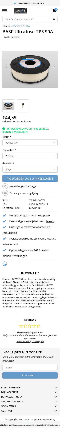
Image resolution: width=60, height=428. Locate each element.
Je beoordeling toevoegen (30, 341)
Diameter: (9, 150)
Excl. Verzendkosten (22, 121)
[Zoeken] (54, 19)
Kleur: (6, 137)
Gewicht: (8, 163)
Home (5, 25)
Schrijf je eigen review (12, 37)
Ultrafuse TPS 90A (20, 25)
